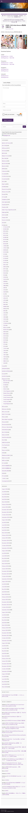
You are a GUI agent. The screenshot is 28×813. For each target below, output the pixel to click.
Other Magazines (7, 391)
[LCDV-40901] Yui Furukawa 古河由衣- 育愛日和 (15, 720)
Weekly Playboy (6, 393)
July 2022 (4, 614)
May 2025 (4, 527)
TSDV (4, 356)
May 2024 (4, 558)
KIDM (4, 291)
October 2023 (5, 576)
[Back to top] (25, 810)
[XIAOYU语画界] (5, 465)
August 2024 (5, 550)
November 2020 (5, 666)
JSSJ (4, 289)
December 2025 (5, 509)
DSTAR (5, 252)
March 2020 (4, 686)
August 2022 (5, 612)
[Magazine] (4, 378)
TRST (4, 354)
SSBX (4, 342)
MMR (4, 308)
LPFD (4, 300)
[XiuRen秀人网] (5, 470)
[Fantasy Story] (5, 191)
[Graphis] (4, 204)
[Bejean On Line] (5, 155)
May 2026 (4, 496)
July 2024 (4, 553)
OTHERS (5, 323)
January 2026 (5, 507)
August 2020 (5, 674)
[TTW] (3, 447)
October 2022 (5, 607)
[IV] (10, 28)
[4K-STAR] (4, 145)
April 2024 (4, 561)
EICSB (4, 260)
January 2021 (5, 661)
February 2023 (5, 596)
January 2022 (5, 630)
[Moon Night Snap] (6, 419)
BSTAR (4, 239)
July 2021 (4, 645)
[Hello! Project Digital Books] (8, 209)
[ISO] (3, 222)
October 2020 (5, 668)
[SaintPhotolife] (5, 437)
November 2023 (5, 573)
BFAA (4, 231)
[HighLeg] (4, 212)
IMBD (12, 28)
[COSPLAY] (4, 176)
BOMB (4, 237)
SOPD (4, 340)
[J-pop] (3, 366)
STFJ (4, 344)
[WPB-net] (4, 460)
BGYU (4, 233)
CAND (4, 245)
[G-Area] (4, 196)
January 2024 (5, 568)
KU (4, 294)
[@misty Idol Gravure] (6, 143)
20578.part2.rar (4, 69)
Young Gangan (6, 399)
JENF (4, 287)
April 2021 (4, 653)
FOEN (4, 277)
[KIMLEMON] (5, 368)
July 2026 (4, 491)
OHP (4, 314)
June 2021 (4, 648)
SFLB (4, 338)
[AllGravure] (4, 148)
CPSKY (5, 247)
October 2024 (5, 545)
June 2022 (4, 617)
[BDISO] (4, 153)
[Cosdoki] (4, 173)
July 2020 (4, 676)
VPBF (4, 358)
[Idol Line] (4, 214)
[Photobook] (4, 424)
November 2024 (5, 543)
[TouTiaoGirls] (5, 445)
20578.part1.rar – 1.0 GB (7, 56)
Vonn (8, 28)
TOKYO (5, 348)
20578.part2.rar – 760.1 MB (7, 57)
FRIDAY (5, 389)
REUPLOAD (5, 329)
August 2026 (5, 489)
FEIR (4, 275)
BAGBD (5, 229)
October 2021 (5, 638)
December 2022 (5, 602)
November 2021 (5, 635)
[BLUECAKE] (4, 163)
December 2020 (5, 663)
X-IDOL (3, 10)
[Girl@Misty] (4, 199)
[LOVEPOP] (4, 376)
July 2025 (4, 522)
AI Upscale (5, 226)
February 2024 (5, 566)
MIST (4, 302)
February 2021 (5, 658)
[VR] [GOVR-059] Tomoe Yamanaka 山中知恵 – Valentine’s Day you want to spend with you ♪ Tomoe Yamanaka (14, 21)
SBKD (4, 331)
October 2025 (5, 514)
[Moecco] (4, 416)
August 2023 (5, 581)
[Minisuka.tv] (4, 409)
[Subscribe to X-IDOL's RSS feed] (1, 1)
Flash (4, 386)
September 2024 (5, 548)
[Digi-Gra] (4, 184)
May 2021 (4, 650)
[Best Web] (4, 158)
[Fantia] (3, 194)
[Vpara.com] (4, 450)
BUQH (4, 243)
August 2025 (5, 519)
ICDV (4, 283)
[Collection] (4, 171)
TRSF (4, 352)
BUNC (4, 241)
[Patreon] (4, 422)
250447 (6, 771)
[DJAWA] (4, 186)
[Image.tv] (4, 217)
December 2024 (5, 540)
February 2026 (5, 504)
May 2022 (4, 620)
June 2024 (4, 555)
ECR (4, 254)
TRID (4, 350)
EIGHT (4, 262)
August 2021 (5, 643)
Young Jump (6, 401)
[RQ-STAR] (4, 432)
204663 (8, 773)
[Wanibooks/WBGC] (6, 455)
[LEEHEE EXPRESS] (6, 371)
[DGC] (3, 181)
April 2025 (4, 530)
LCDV (4, 296)
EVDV (4, 270)
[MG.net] (4, 406)
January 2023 (5, 599)
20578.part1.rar (4, 70)
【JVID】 (4, 478)
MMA (4, 304)
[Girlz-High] (4, 202)
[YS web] (4, 475)
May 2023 (4, 589)
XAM (4, 363)
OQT (4, 321)
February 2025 (5, 535)
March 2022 (4, 625)
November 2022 (5, 604)
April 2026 (4, 499)
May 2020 (4, 681)
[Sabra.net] (4, 434)
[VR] (3, 452)
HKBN (4, 281)
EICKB (4, 258)
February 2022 (5, 627)
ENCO (4, 264)
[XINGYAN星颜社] (6, 468)
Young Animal (6, 395)
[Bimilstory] (4, 161)
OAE (4, 312)
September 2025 (5, 517)
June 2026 (4, 494)
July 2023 (4, 584)
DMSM (4, 250)
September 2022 (5, 609)
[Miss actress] (5, 411)
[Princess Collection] (6, 427)
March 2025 (4, 532)
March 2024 (4, 563)
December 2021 (5, 632)
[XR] (3, 473)
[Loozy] (3, 373)
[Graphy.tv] (4, 207)
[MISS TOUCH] (5, 414)
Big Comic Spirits (7, 380)
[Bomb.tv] (4, 166)
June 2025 (4, 525)
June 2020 (4, 679)
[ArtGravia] (4, 150)
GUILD (4, 279)
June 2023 (4, 586)
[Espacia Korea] (5, 189)
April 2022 (4, 622)
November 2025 (5, 512)
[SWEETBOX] (5, 442)
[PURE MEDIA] (5, 429)
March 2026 (4, 501)
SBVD (4, 333)
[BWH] (3, 168)
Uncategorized (5, 481)
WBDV (4, 361)
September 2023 (5, 579)
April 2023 (4, 591)
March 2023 (4, 594)
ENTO (4, 268)
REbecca (5, 327)
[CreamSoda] (4, 178)
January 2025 (5, 537)
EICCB (4, 256)
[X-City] (3, 463)
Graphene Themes (10, 811)
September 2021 (5, 640)
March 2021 (4, 656)
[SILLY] (3, 439)
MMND (4, 306)
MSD (4, 310)
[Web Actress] (5, 457)
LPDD (4, 298)
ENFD (4, 266)
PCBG (4, 325)
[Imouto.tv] (4, 220)
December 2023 (5, 571)
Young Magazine (6, 403)
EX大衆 (4, 384)
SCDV (4, 335)
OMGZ (4, 319)
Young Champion (7, 397)
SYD (4, 346)
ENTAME (5, 382)
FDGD (4, 273)
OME (4, 317)
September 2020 (5, 671)
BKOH (4, 235)
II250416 (7, 780)
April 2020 (4, 684)
